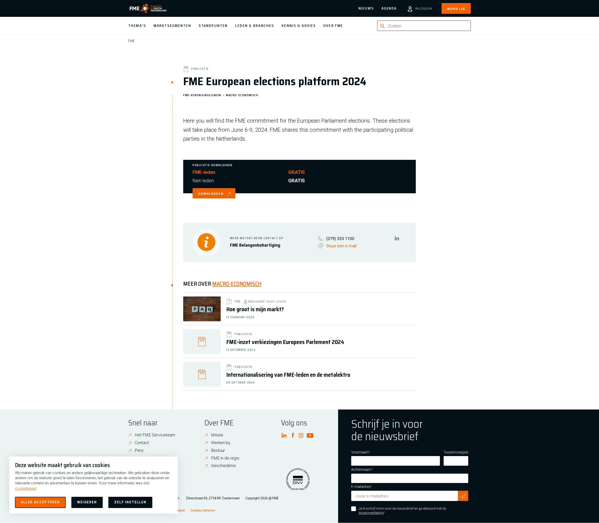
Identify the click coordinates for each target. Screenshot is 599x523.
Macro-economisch (242, 95)
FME (131, 41)
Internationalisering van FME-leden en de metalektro (288, 374)
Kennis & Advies (298, 26)
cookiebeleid (25, 488)
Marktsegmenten (172, 26)
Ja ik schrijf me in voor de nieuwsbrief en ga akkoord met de (402, 511)
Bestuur (218, 450)
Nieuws (366, 8)
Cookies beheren (202, 510)
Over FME (333, 26)
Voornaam (360, 452)
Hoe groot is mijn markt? (255, 309)
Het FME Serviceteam (155, 434)
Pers (139, 450)
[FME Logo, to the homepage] (148, 8)
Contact (142, 442)
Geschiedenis (223, 465)
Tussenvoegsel (456, 452)
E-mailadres (361, 486)
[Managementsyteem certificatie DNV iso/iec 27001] (298, 482)
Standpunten (213, 26)
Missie (217, 434)
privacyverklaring (371, 513)
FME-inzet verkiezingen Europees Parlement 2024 (285, 342)
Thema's (137, 26)
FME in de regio (225, 458)
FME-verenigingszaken (202, 95)
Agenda (389, 8)
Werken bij (220, 442)
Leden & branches (254, 26)
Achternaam (361, 469)
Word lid (456, 8)
